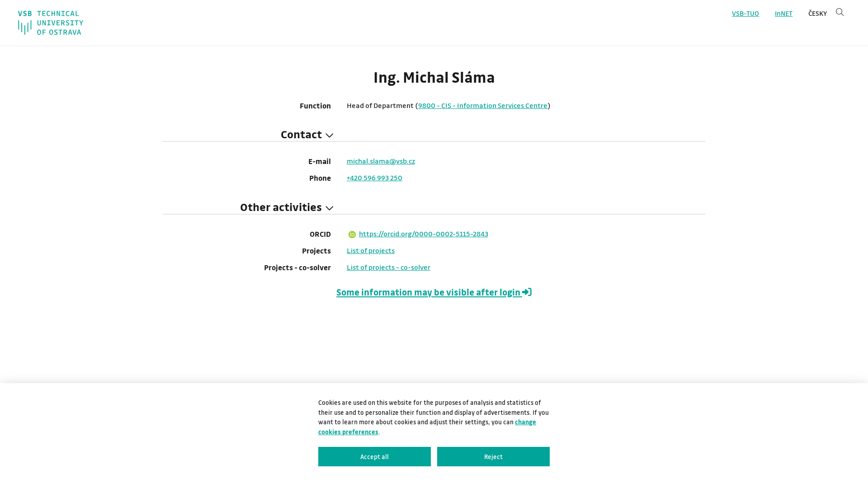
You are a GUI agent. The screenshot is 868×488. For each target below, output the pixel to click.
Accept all (374, 456)
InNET (784, 13)
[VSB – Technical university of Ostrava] (50, 23)
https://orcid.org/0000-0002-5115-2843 (423, 233)
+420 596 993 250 (374, 177)
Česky (817, 13)
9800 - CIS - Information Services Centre (482, 105)
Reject (493, 456)
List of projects (371, 250)
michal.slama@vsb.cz (381, 160)
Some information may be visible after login (429, 292)
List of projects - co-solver (388, 267)
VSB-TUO (745, 13)
